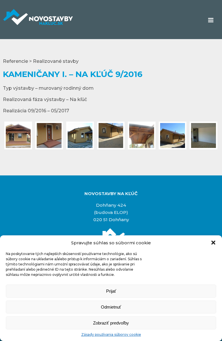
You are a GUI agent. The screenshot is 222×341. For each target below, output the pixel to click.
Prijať (111, 291)
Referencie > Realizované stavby (41, 61)
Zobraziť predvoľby (111, 322)
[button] (213, 242)
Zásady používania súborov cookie (111, 334)
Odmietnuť (111, 307)
